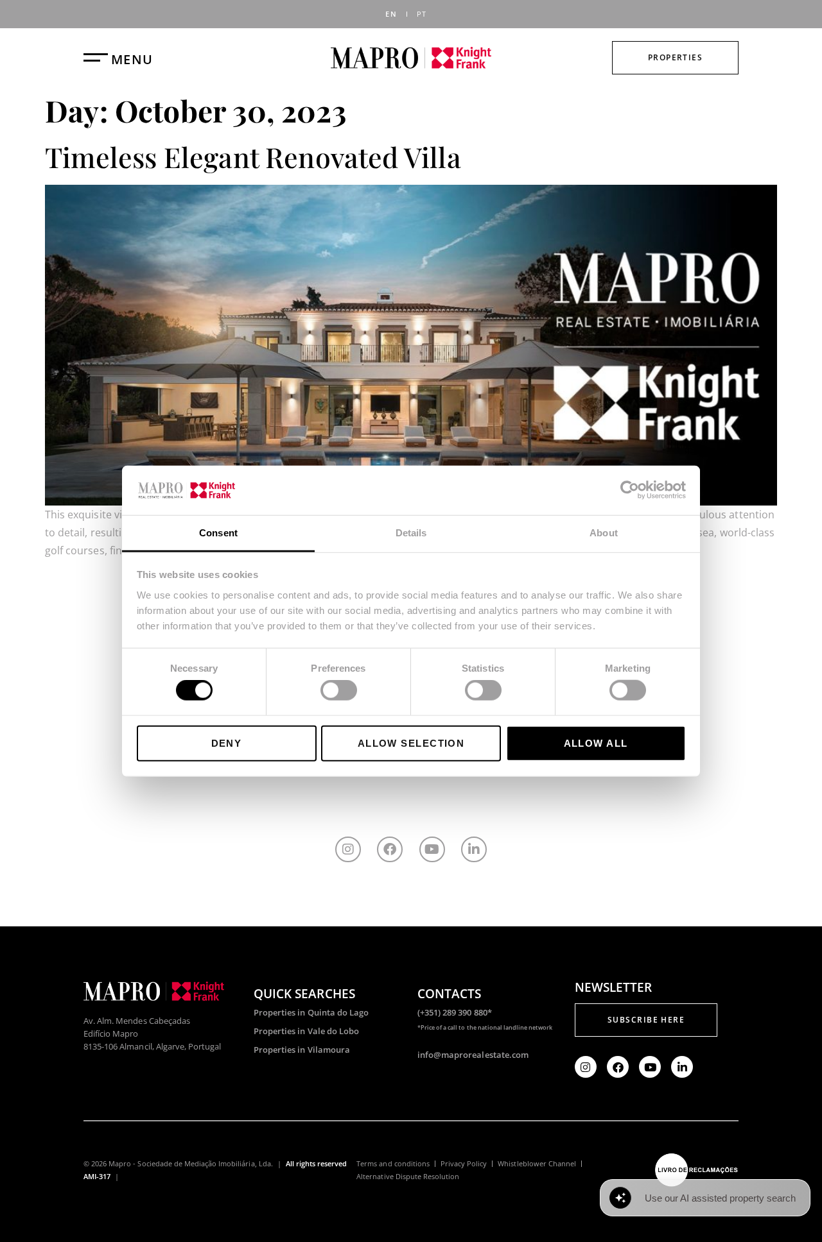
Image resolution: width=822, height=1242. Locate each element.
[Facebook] (390, 849)
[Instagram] (348, 849)
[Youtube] (432, 849)
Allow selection (411, 742)
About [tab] (604, 532)
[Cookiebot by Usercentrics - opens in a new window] (629, 490)
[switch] (338, 690)
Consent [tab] (218, 532)
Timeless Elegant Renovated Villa (253, 156)
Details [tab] (411, 532)
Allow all (596, 742)
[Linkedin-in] (474, 849)
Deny (226, 742)
